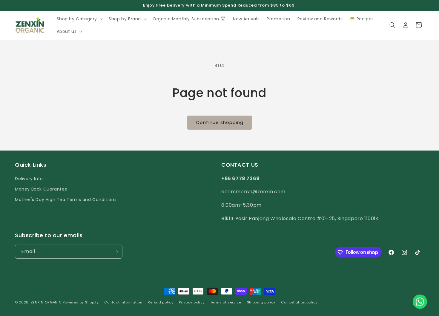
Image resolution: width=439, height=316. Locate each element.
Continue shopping (219, 122)
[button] (79, 19)
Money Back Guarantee (41, 189)
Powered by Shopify (81, 302)
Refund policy (160, 302)
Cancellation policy (299, 302)
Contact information (123, 302)
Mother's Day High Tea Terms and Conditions (65, 199)
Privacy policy (192, 302)
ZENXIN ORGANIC (46, 302)
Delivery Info (29, 178)
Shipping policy (261, 302)
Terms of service (225, 302)
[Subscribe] (115, 252)
